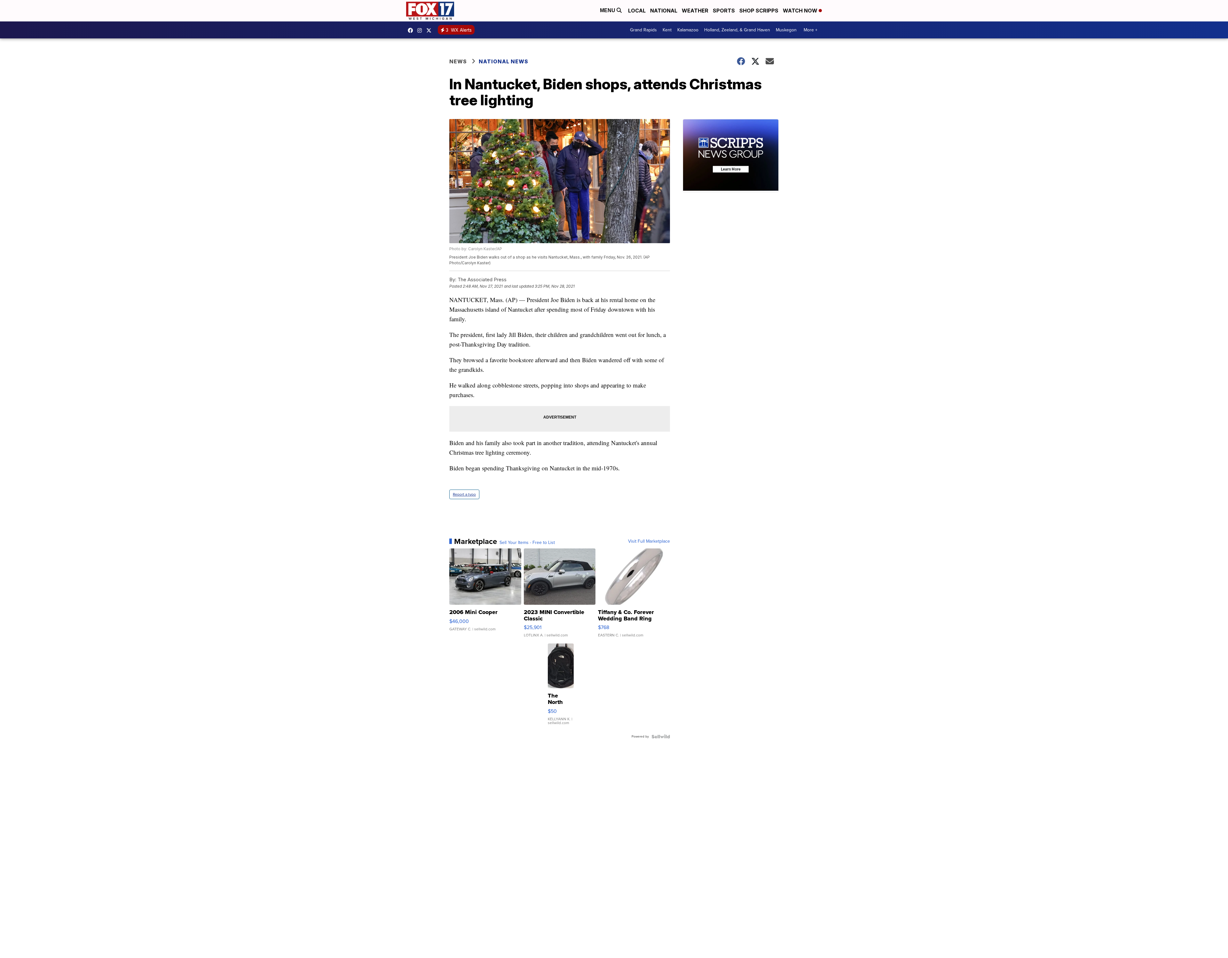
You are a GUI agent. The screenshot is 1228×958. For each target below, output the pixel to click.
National (663, 10)
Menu (608, 10)
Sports (724, 10)
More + (810, 30)
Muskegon (786, 30)
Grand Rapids (643, 30)
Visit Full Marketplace (649, 541)
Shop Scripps (758, 10)
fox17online (412, 30)
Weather (695, 10)
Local (637, 10)
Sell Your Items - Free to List (527, 542)
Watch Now (801, 10)
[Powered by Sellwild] (660, 736)
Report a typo (464, 494)
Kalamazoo (687, 30)
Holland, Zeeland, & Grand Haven (737, 30)
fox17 (430, 30)
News (458, 61)
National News (503, 61)
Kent (667, 30)
